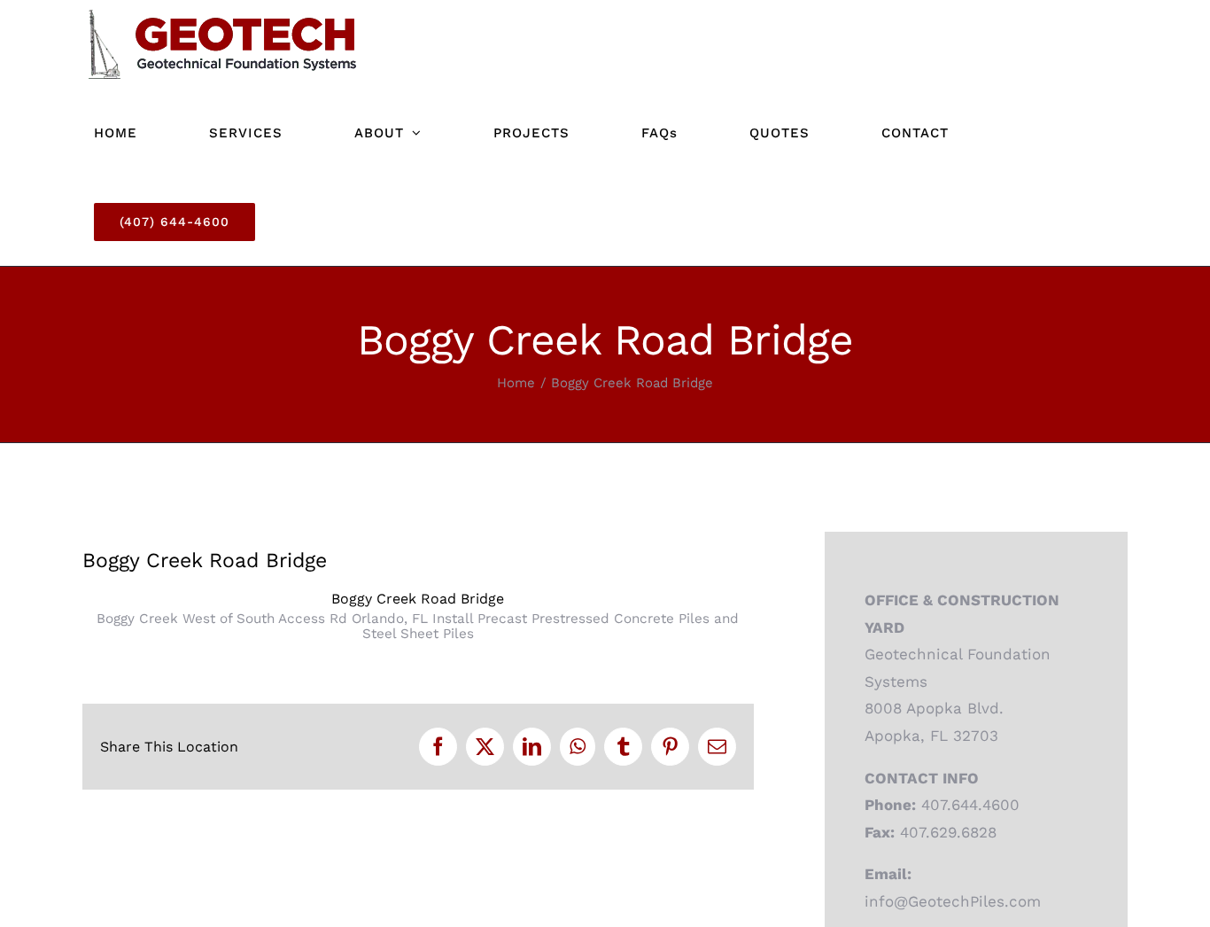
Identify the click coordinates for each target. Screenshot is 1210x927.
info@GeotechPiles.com (953, 901)
